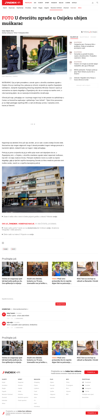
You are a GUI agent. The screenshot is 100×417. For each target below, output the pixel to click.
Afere (79, 8)
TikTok (87, 391)
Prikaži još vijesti (83, 85)
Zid (35, 2)
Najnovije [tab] (74, 37)
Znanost (66, 8)
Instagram (88, 388)
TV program (69, 385)
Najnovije (12, 8)
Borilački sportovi (23, 397)
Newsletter (85, 397)
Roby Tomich (11, 313)
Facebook (88, 382)
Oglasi (61, 2)
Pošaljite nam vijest (88, 394)
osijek (5, 249)
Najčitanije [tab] (84, 37)
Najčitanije (20, 8)
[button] (4, 268)
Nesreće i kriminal (56, 8)
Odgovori (52, 394)
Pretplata (28, 2)
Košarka (20, 394)
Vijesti (40, 2)
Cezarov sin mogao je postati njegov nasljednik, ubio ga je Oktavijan (86, 64)
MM (4, 323)
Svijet (35, 8)
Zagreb (46, 8)
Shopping (36, 382)
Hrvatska (28, 8)
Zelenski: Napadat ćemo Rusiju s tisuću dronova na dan (85, 79)
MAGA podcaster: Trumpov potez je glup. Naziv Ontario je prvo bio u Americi (85, 72)
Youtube (87, 385)
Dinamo (20, 385)
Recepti (52, 385)
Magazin (37, 379)
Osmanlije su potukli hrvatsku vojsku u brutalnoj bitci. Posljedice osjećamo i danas (85, 55)
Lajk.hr (52, 388)
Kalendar (73, 8)
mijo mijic (10, 322)
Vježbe (52, 391)
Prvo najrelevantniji (20, 309)
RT (4, 314)
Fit (34, 400)
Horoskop (37, 406)
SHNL (19, 391)
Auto (35, 397)
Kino (67, 388)
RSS (67, 394)
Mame (36, 394)
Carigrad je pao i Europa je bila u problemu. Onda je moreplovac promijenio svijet (84, 45)
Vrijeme (68, 391)
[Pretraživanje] (96, 3)
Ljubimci (36, 388)
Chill (35, 403)
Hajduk (20, 388)
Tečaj (67, 382)
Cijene (68, 2)
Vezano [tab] (93, 37)
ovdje (48, 228)
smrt (13, 249)
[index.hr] (12, 2)
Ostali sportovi (22, 400)
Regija (40, 8)
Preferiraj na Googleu (90, 32)
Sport (47, 2)
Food (35, 391)
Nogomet (20, 382)
